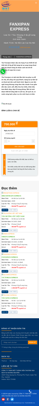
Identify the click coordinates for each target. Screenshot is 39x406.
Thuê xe (4, 361)
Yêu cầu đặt (19, 146)
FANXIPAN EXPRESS (10, 257)
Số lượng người (9, 138)
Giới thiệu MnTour (25, 361)
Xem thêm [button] (13, 210)
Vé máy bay (13, 361)
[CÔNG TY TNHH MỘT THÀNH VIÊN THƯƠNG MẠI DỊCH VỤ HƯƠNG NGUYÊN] (16, 6)
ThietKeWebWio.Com (30, 402)
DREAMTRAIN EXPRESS (11, 196)
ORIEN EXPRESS (8, 237)
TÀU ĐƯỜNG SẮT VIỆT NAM (13, 216)
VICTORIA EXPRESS (10, 277)
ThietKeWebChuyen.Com (18, 402)
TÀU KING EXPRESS (10, 298)
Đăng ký (32, 342)
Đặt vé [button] (4, 210)
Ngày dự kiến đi (9, 130)
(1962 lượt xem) (25, 47)
